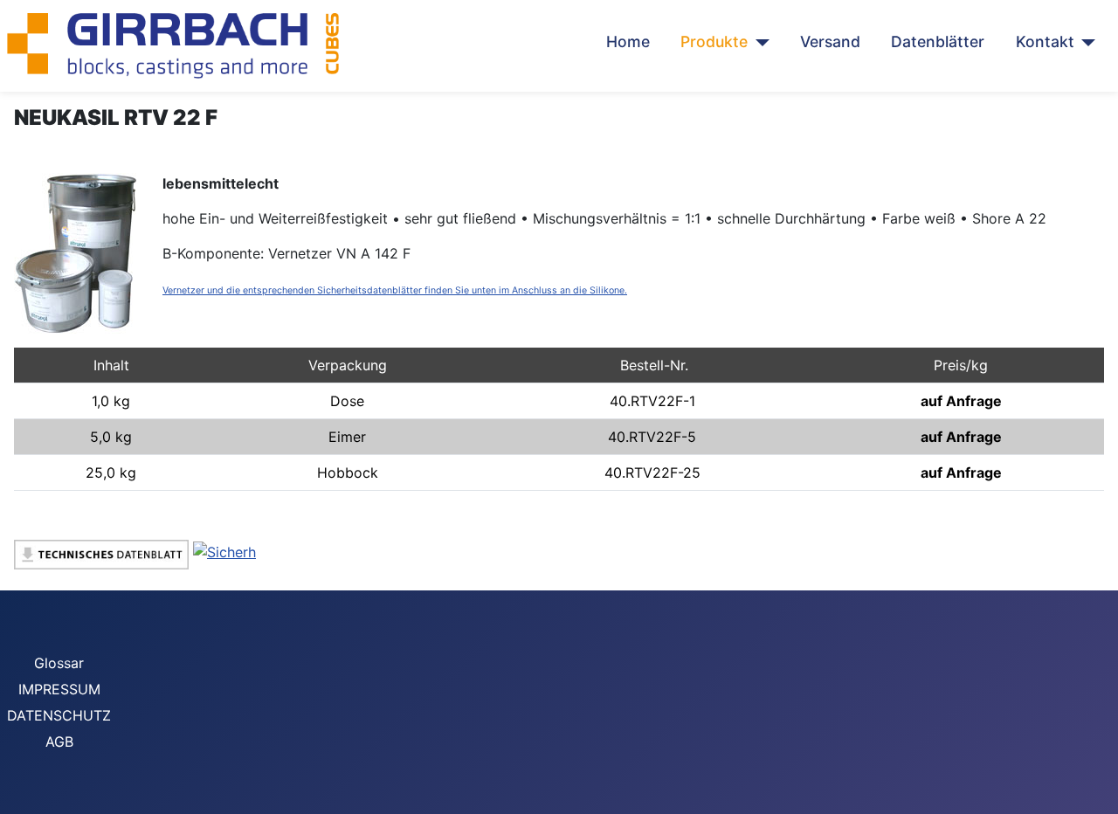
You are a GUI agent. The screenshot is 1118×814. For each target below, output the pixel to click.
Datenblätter (937, 41)
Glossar (59, 663)
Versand (830, 41)
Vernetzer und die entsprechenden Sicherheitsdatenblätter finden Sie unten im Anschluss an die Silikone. (394, 290)
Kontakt (1045, 41)
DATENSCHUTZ (59, 715)
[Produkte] (758, 42)
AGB (59, 741)
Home (628, 41)
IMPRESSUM (59, 689)
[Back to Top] (1096, 792)
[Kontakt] (1085, 42)
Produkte (714, 41)
